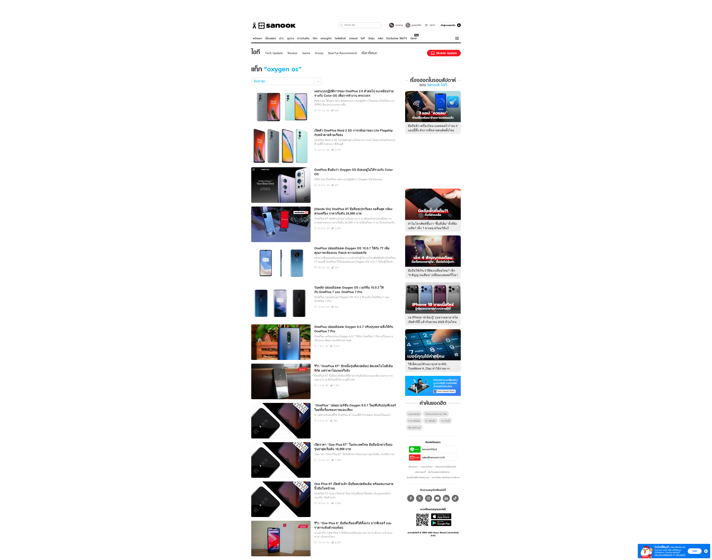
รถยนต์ (353, 38)
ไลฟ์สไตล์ (340, 38)
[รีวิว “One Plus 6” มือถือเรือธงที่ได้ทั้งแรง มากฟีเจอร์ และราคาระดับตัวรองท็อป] (281, 538)
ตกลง (694, 551)
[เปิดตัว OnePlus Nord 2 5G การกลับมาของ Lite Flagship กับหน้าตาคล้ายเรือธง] (281, 145)
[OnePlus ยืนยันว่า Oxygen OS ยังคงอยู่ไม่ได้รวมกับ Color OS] (281, 184)
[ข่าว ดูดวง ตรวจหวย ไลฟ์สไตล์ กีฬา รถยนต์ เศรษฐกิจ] (273, 25)
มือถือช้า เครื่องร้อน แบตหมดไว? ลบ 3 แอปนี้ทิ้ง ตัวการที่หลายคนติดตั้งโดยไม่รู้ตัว (432, 130)
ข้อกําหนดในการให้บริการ (439, 472)
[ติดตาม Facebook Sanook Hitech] (433, 385)
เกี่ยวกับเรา (413, 466)
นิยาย (414, 38)
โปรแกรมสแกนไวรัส (436, 414)
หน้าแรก (257, 38)
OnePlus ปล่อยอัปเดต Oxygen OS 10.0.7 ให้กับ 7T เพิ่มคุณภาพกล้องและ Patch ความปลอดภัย (352, 250)
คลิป (380, 38)
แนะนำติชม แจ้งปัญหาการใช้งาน (445, 477)
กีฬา (315, 38)
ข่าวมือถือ (430, 421)
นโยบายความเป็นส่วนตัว (445, 466)
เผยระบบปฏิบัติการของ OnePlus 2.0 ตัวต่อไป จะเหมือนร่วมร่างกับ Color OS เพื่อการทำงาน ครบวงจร (354, 93)
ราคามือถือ (414, 421)
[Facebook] (410, 498)
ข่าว (281, 38)
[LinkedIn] (446, 498)
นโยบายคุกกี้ (420, 472)
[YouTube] (437, 498)
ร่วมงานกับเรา (427, 466)
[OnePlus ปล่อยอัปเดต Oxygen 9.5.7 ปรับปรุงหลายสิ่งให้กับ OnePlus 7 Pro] (281, 341)
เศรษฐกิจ (326, 38)
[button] (341, 25)
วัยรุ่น (371, 38)
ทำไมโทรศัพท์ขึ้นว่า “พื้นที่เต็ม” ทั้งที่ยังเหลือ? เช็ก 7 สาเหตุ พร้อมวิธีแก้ (432, 225)
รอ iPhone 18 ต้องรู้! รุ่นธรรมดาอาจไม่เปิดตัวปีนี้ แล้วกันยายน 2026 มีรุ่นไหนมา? (433, 321)
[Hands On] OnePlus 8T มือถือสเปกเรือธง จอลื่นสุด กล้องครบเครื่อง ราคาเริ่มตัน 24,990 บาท (353, 211)
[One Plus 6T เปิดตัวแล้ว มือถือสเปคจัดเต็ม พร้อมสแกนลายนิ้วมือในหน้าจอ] (281, 499)
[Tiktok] (455, 498)
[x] (419, 498)
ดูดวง (290, 38)
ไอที (363, 38)
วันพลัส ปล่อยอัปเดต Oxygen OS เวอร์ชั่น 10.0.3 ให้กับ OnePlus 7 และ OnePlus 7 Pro (349, 289)
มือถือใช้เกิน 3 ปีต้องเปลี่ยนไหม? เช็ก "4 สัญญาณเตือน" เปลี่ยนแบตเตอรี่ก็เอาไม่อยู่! (433, 274)
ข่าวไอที (445, 421)
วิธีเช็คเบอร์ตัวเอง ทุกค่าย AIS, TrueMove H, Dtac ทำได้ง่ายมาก (429, 366)
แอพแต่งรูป (414, 414)
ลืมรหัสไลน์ (414, 427)
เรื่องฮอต (270, 38)
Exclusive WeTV (396, 38)
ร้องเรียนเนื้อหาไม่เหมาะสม (418, 477)
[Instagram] (428, 498)
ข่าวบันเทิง (303, 38)
